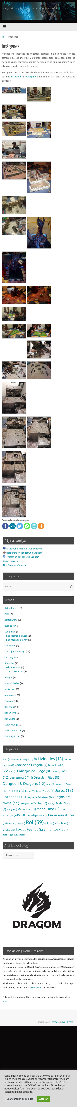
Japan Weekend (35, 791)
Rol (35, 822)
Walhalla (19, 835)
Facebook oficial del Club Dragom (24, 548)
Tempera (55, 1022)
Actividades (10, 608)
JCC (49, 790)
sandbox (9, 830)
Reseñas (9, 706)
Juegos (8, 677)
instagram (31, 76)
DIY (29, 777)
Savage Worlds (29, 830)
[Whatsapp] (27, 526)
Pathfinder (26, 815)
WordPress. (67, 1022)
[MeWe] (12, 526)
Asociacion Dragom (31, 765)
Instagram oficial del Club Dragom (24, 552)
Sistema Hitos (51, 830)
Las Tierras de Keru (16, 635)
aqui (5, 1001)
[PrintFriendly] (34, 526)
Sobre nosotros (12, 730)
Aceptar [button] (43, 1099)
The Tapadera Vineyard (15, 565)
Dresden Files (46, 777)
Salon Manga (11, 724)
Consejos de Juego (14, 651)
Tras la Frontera (14, 671)
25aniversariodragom (22, 759)
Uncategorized (12, 736)
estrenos (59, 784)
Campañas (10, 631)
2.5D (7, 759)
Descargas (10, 657)
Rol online (61, 823)
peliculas (41, 815)
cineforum (9, 771)
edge (50, 784)
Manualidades (11, 683)
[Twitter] (19, 526)
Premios (12, 823)
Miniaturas (10, 689)
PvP (21, 823)
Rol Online (9, 718)
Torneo (63, 830)
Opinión (8, 701)
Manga (12, 809)
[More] (41, 526)
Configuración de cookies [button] (20, 1099)
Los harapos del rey (17, 639)
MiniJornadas (13, 667)
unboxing (8, 835)
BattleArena (11, 619)
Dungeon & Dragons (24, 783)
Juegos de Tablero (33, 803)
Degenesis (17, 777)
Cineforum (10, 645)
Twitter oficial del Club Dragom (22, 556)
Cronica (55, 771)
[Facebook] (5, 526)
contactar (36, 987)
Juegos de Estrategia (39, 797)
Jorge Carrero (10, 560)
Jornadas (9, 663)
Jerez (64, 790)
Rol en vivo (10, 712)
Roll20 (49, 823)
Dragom (9, 3)
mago (52, 804)
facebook (17, 76)
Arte (6, 613)
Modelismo (10, 695)
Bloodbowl (10, 625)
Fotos (18, 790)
